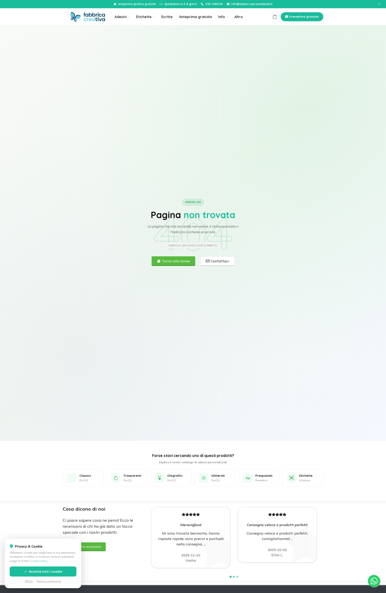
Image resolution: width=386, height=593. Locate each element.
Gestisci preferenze (48, 581)
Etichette (144, 16)
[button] (231, 577)
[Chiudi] (380, 4)
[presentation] (146, 537)
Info (221, 16)
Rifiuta (29, 581)
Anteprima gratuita (195, 16)
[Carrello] (275, 16)
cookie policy (38, 560)
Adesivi (121, 16)
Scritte (167, 16)
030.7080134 (214, 4)
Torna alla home (176, 261)
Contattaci (220, 261)
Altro (238, 16)
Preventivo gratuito (304, 16)
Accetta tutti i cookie (45, 571)
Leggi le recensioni (87, 547)
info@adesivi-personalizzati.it (251, 4)
